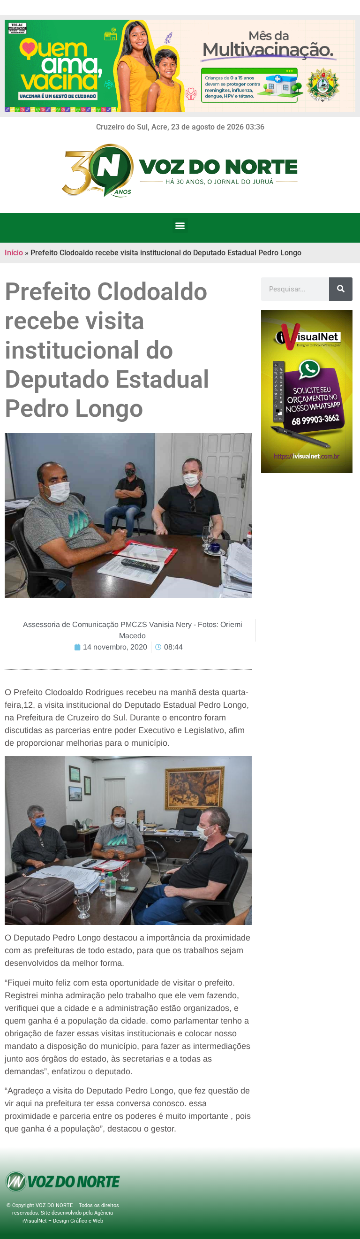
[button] (180, 225)
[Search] (340, 289)
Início (14, 252)
